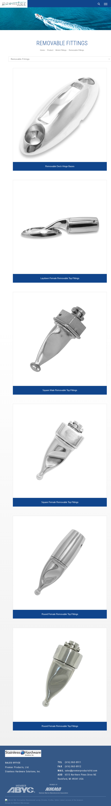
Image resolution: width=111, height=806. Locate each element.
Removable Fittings (76, 50)
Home (42, 50)
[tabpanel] (55, 18)
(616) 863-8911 (73, 762)
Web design (25, 803)
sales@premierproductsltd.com (81, 770)
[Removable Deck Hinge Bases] (60, 115)
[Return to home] (13, 4)
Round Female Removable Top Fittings (60, 614)
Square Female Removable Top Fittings (59, 502)
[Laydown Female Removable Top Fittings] (60, 227)
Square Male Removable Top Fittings (59, 390)
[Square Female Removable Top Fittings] (60, 450)
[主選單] (105, 4)
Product (50, 50)
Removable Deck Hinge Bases (59, 166)
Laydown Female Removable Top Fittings (59, 278)
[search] (99, 4)
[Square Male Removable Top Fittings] (60, 338)
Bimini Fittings (61, 50)
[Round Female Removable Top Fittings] (60, 562)
